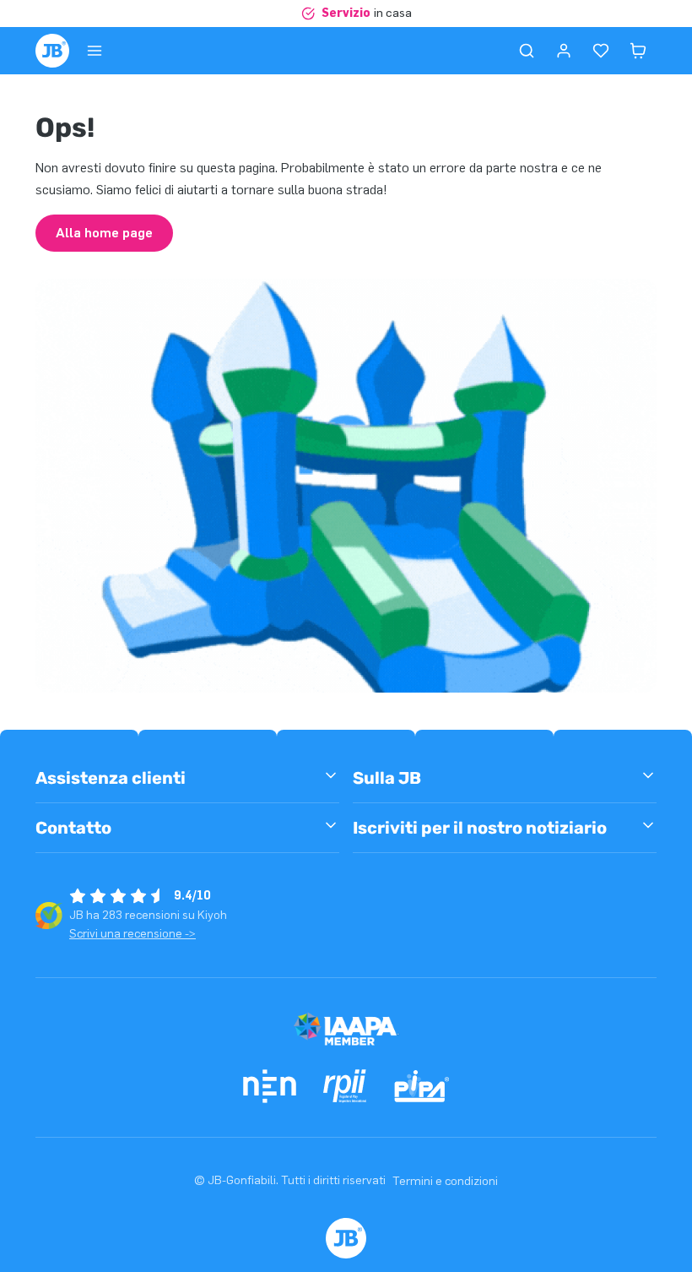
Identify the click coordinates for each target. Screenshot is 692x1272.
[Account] (563, 50)
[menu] (94, 50)
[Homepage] (52, 51)
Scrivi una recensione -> (132, 934)
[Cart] (638, 50)
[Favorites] (600, 50)
